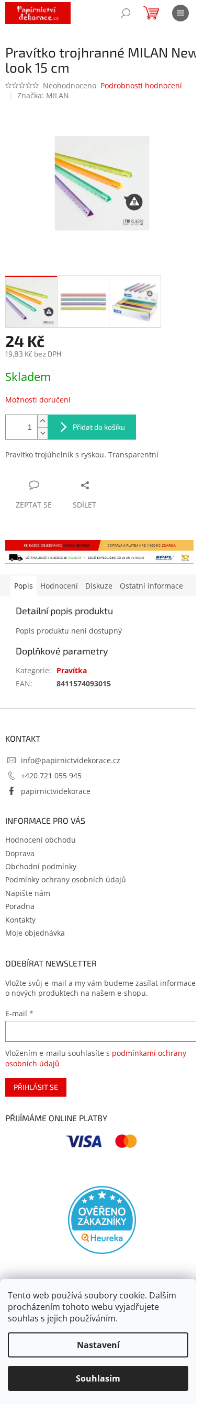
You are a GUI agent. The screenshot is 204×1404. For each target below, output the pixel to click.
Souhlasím (98, 1378)
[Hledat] (125, 13)
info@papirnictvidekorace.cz (70, 760)
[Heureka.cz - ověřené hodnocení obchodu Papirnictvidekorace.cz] (102, 1220)
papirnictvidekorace (55, 791)
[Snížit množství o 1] (42, 433)
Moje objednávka (35, 933)
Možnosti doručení (38, 400)
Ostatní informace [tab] (151, 586)
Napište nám (27, 893)
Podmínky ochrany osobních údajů (65, 879)
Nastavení (98, 1345)
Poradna (20, 906)
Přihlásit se (36, 1087)
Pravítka (71, 670)
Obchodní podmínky (40, 866)
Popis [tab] (23, 586)
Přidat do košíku (99, 426)
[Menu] (180, 13)
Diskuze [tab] (98, 586)
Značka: (43, 95)
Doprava (20, 853)
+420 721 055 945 (51, 775)
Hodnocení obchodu (40, 840)
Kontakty (20, 920)
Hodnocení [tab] (59, 586)
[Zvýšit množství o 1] (42, 421)
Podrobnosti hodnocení (141, 85)
